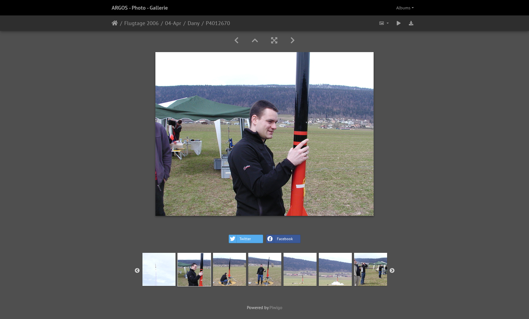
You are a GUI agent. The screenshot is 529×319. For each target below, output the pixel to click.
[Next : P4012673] (292, 40)
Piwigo (275, 307)
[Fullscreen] (274, 40)
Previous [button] (137, 271)
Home (115, 23)
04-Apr (173, 23)
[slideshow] (398, 23)
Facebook (285, 238)
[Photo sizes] (383, 23)
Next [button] (392, 271)
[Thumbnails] (254, 40)
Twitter (245, 238)
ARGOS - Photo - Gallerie (140, 7)
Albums (403, 7)
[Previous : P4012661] (236, 40)
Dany (193, 23)
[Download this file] (411, 23)
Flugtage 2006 (141, 23)
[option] (159, 269)
